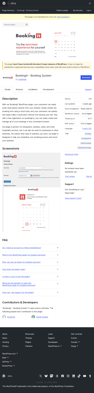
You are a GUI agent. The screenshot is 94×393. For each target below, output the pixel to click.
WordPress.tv (55, 346)
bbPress (7, 362)
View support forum (73, 198)
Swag (74, 346)
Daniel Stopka (42, 317)
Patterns (28, 346)
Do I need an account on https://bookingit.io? (21, 248)
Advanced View (71, 154)
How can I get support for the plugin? (18, 292)
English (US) (87, 128)
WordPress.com (10, 354)
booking (88, 134)
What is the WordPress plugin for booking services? (24, 255)
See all (89, 176)
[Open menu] (90, 3)
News (4, 338)
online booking (86, 143)
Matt (5, 358)
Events (74, 338)
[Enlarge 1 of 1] (57, 156)
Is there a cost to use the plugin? (16, 277)
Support (88, 89)
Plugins (28, 342)
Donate (75, 342)
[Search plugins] (26, 24)
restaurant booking (84, 148)
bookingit (22, 79)
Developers (53, 342)
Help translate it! (63, 17)
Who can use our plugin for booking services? (21, 262)
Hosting (5, 342)
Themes (28, 338)
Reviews (19, 89)
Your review (70, 176)
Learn (50, 334)
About (4, 334)
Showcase (29, 334)
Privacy (5, 346)
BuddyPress (8, 366)
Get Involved (76, 334)
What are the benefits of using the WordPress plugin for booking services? (19, 284)
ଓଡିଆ (10, 376)
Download (86, 77)
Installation (32, 89)
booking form (86, 138)
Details (7, 89)
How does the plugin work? (13, 269)
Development (48, 89)
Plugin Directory (8, 10)
